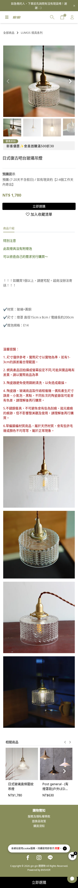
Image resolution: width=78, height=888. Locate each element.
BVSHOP (45, 870)
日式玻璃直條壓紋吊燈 (21, 786)
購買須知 (39, 826)
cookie (26, 848)
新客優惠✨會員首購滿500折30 (30, 146)
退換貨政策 (39, 821)
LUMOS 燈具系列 (32, 33)
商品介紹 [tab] (8, 228)
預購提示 (8, 174)
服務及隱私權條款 (39, 816)
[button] (70, 81)
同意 (57, 848)
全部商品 (8, 33)
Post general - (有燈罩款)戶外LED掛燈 (55, 786)
